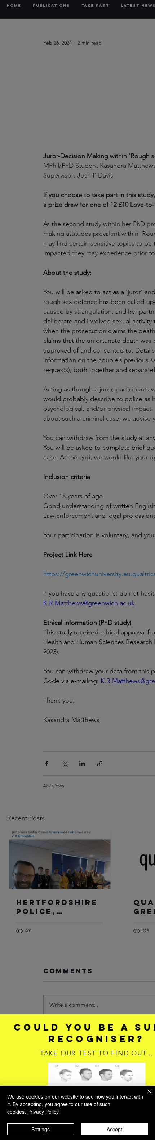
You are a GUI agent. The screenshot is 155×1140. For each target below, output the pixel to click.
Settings (40, 1129)
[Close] (145, 1095)
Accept (114, 1129)
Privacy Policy (43, 1111)
